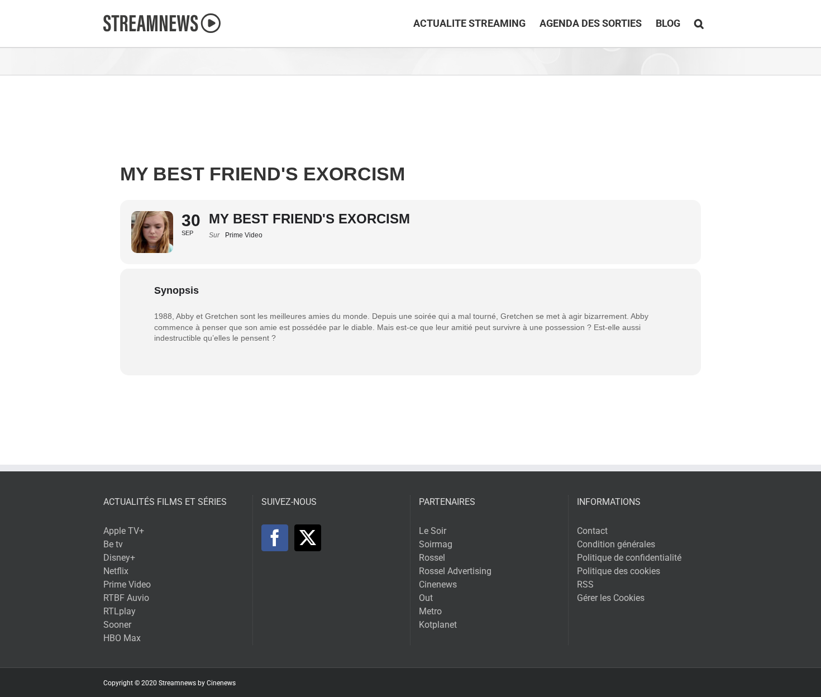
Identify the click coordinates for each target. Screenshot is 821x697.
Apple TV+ (123, 531)
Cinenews (438, 584)
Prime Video (127, 584)
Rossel (432, 557)
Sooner (117, 624)
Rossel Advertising (455, 571)
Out (426, 598)
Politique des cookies (618, 571)
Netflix (115, 571)
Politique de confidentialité (629, 557)
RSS (585, 584)
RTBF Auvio (126, 598)
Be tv (113, 544)
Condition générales (616, 544)
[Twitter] (307, 537)
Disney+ (119, 557)
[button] (699, 23)
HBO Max (122, 638)
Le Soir (432, 531)
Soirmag (435, 544)
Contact (592, 531)
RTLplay (119, 611)
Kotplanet (438, 624)
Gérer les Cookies (611, 598)
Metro (430, 611)
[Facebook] (274, 537)
